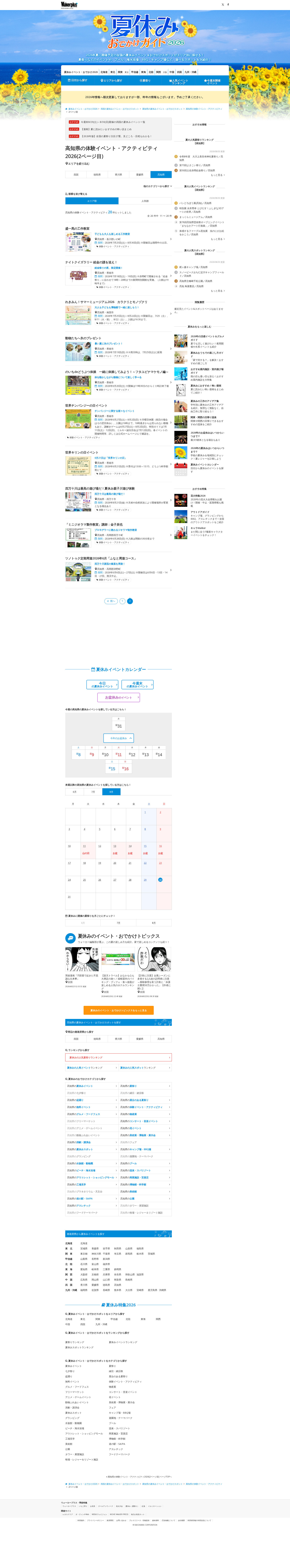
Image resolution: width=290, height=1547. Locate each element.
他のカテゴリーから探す (156, 186)
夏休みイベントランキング (123, 1342)
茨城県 (151, 1253)
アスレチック (116, 1449)
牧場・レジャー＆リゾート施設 (81, 1459)
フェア (112, 1407)
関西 (158, 72)
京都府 (95, 1274)
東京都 (83, 1253)
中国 (172, 72)
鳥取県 (117, 1279)
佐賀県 (95, 1290)
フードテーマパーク (119, 1454)
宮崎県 (140, 1290)
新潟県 (106, 1258)
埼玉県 (117, 1253)
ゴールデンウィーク (105, 1506)
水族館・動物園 (73, 1423)
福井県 (106, 1264)
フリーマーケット (74, 1391)
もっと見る (217, 175)
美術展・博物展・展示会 (122, 1402)
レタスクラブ (68, 1514)
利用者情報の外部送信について (199, 1520)
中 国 (68, 1279)
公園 (67, 1449)
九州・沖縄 (190, 72)
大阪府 (83, 1274)
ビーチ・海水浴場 (74, 1428)
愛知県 (83, 1269)
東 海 (68, 1269)
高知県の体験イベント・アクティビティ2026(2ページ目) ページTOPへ (139, 1476)
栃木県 (140, 1253)
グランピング (72, 1417)
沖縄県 (162, 1290)
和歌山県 (130, 1274)
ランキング (84, 1067)
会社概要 (181, 1520)
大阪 (165, 72)
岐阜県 (95, 1269)
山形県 (128, 1248)
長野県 (95, 1258)
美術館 (68, 1443)
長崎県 (106, 1290)
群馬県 (128, 1253)
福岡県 (83, 1290)
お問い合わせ (121, 1520)
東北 (112, 72)
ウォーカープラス (69, 1506)
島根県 (128, 1279)
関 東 (68, 1253)
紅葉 (143, 1506)
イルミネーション (154, 1506)
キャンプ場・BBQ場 (120, 1412)
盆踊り (68, 1376)
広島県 (83, 1279)
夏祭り (147, 80)
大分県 (128, 1290)
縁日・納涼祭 (116, 1371)
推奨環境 (110, 1520)
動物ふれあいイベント (77, 1402)
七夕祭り (70, 1371)
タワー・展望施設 (74, 1454)
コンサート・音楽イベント (123, 1391)
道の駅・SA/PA (117, 1443)
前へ (112, 600)
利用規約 (81, 1520)
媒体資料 (155, 1520)
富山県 (95, 1264)
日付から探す (79, 80)
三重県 (106, 1269)
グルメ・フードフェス (77, 1386)
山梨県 (83, 1258)
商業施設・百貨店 (118, 1433)
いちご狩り (83, 1506)
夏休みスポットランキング (79, 1347)
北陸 (151, 72)
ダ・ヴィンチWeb (82, 1514)
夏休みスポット (73, 1412)
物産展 (112, 1386)
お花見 (92, 1506)
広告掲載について (168, 1520)
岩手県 (106, 1248)
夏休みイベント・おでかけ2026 (81, 72)
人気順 (145, 200)
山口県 (106, 1279)
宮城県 (83, 1248)
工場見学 (70, 1438)
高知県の (80, 1085)
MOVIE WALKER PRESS (119, 1514)
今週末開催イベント (214, 82)
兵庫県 (106, 1274)
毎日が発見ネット (137, 1514)
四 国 (68, 1284)
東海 (143, 72)
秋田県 (117, 1248)
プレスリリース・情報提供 (139, 1520)
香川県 (118, 174)
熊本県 (117, 1290)
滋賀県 (140, 1274)
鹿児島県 (152, 1290)
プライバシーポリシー (95, 1520)
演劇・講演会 (72, 1407)
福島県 (140, 1248)
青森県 (95, 1248)
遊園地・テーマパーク (120, 1417)
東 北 (68, 1248)
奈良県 (117, 1274)
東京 (127, 72)
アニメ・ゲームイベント (78, 1397)
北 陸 (68, 1264)
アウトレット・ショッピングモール (84, 1433)
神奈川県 (96, 1253)
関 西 (68, 1274)
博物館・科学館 (117, 1438)
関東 (120, 72)
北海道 (104, 72)
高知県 (161, 1038)
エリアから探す (113, 80)
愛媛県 (139, 174)
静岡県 (117, 1269)
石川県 (83, 1264)
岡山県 (95, 1279)
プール (112, 1423)
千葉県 (106, 1253)
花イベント (115, 1397)
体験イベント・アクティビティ (125, 1381)
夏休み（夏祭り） (132, 1506)
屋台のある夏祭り (118, 1376)
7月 (118, 922)
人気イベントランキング (180, 82)
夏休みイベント (73, 1366)
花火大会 (119, 1506)
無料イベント (72, 1381)
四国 (179, 72)
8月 (154, 922)
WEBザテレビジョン (99, 1514)
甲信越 (134, 72)
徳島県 (97, 174)
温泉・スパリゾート (119, 1428)
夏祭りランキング (74, 1342)
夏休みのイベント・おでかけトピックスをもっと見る (118, 1010)
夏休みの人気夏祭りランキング (85, 1057)
